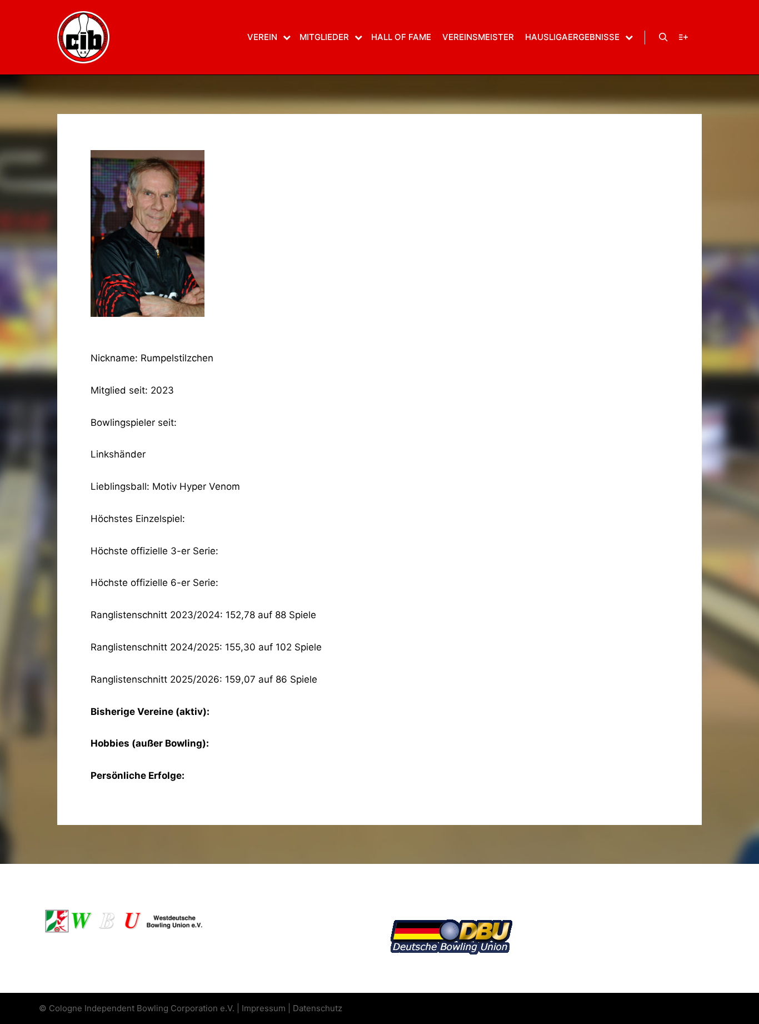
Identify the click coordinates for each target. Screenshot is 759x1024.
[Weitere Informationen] (683, 37)
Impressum (264, 1008)
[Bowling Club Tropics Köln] (83, 37)
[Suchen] (663, 37)
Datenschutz (317, 1008)
